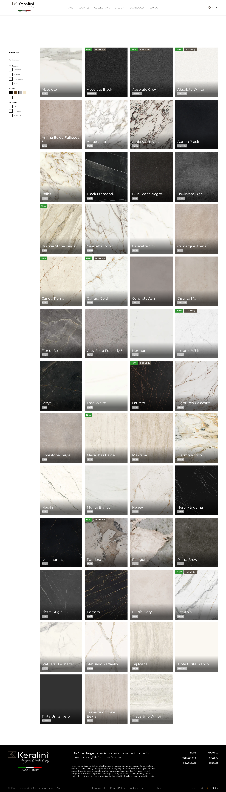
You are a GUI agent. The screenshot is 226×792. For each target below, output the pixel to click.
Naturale (17, 111)
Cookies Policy (137, 788)
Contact (154, 8)
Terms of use (155, 788)
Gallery (120, 8)
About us (83, 8)
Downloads (137, 8)
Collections (102, 8)
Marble (17, 74)
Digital (212, 788)
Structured (18, 115)
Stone (16, 83)
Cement (17, 70)
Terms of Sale (99, 788)
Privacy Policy (117, 788)
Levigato (17, 106)
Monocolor (18, 79)
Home (69, 8)
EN (213, 7)
